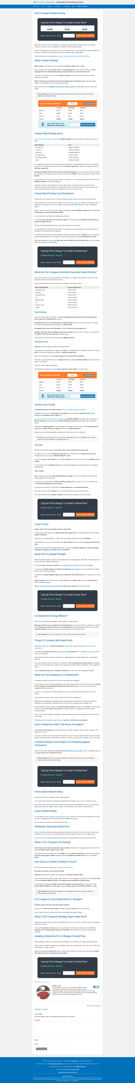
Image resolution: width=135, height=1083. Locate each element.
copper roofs (45, 542)
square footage (49, 210)
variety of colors (63, 651)
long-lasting (71, 86)
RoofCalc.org (75, 1061)
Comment (37, 1020)
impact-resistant (76, 569)
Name (36, 1040)
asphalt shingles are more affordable (51, 586)
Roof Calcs (36, 6)
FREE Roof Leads (80, 1066)
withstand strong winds (75, 751)
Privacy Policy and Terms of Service (67, 1072)
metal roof (45, 1009)
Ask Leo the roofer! (74, 1069)
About (73, 6)
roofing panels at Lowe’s (63, 816)
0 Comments (97, 1005)
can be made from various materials (75, 409)
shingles (54, 365)
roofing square (74, 202)
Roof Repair (58, 6)
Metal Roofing (38, 1009)
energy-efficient (59, 86)
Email (36, 1044)
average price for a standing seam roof (48, 419)
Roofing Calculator (45, 2)
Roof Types (66, 6)
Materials (49, 6)
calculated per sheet (67, 867)
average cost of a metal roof (45, 139)
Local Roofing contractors (56, 1063)
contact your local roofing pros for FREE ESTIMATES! (74, 56)
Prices (43, 6)
